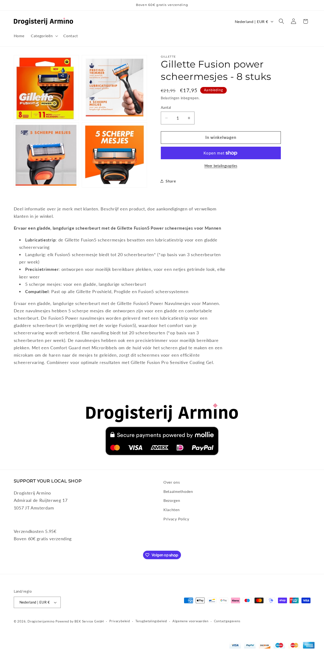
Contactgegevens (227, 621)
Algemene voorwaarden (190, 621)
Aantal (166, 107)
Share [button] (171, 181)
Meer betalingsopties (220, 166)
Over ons (171, 482)
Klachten (171, 509)
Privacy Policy (176, 519)
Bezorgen (171, 500)
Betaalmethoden (178, 491)
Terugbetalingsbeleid (151, 621)
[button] (44, 35)
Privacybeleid (119, 621)
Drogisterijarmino (41, 621)
